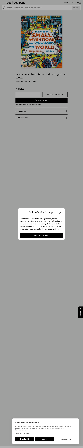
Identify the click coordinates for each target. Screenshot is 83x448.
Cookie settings (66, 439)
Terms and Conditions (22, 433)
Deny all (44, 439)
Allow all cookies (24, 439)
